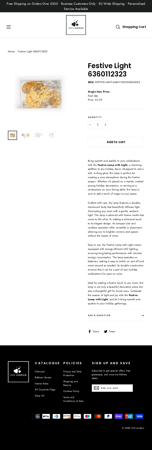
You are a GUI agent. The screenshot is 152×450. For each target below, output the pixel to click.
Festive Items (41, 383)
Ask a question (99, 315)
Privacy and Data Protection (72, 373)
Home (11, 51)
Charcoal (40, 371)
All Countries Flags (45, 389)
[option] (40, 94)
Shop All (39, 395)
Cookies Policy (71, 391)
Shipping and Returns (70, 383)
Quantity (95, 117)
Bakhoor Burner (43, 377)
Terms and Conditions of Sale (73, 399)
